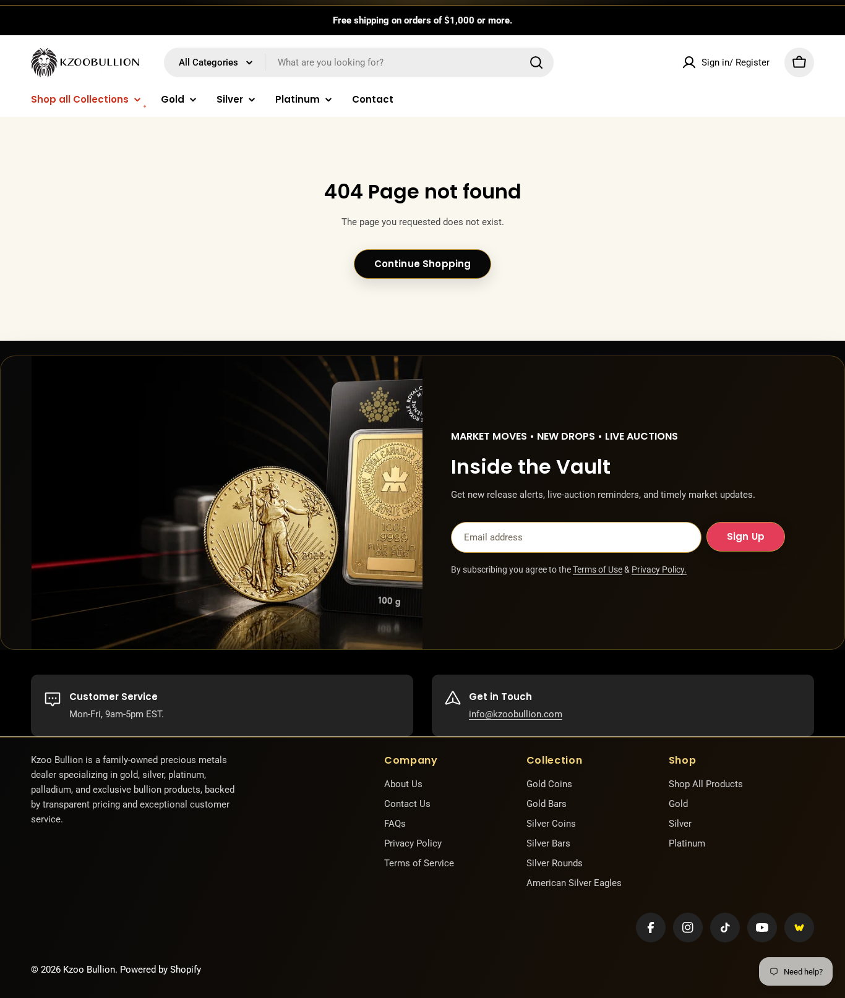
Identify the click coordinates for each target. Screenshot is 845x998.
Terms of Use (597, 569)
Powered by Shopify (160, 969)
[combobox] (359, 62)
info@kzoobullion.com (515, 714)
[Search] (536, 62)
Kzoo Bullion (89, 969)
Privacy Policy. (659, 569)
